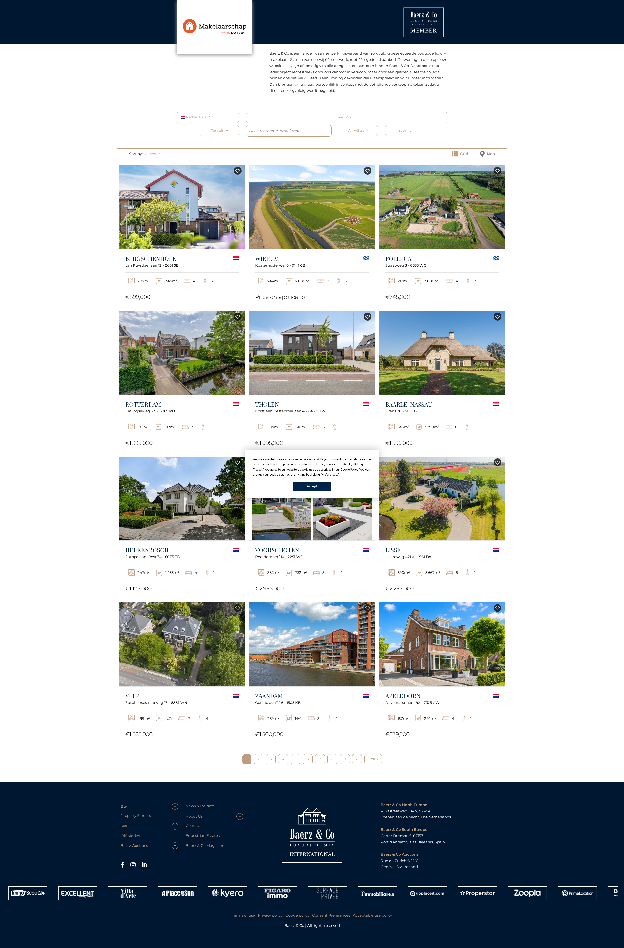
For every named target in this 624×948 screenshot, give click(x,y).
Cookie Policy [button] (349, 469)
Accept (312, 486)
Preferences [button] (329, 474)
